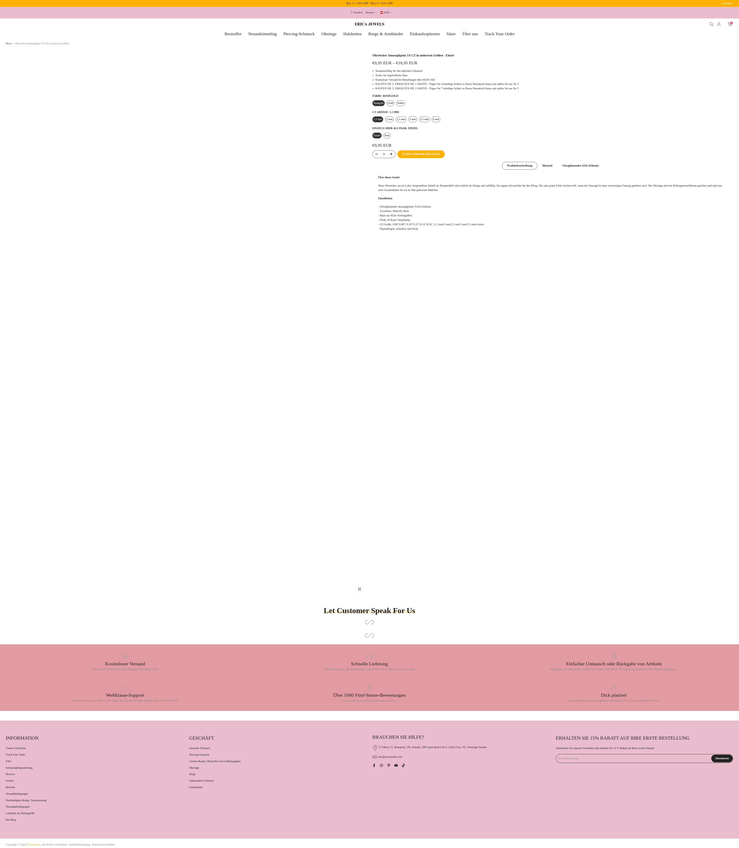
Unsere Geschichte (16, 748)
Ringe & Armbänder (385, 33)
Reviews (10, 774)
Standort (358, 12)
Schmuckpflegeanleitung (19, 767)
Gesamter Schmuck (199, 748)
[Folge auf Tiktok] (403, 765)
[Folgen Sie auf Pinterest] (388, 765)
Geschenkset (195, 787)
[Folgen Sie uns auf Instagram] (381, 765)
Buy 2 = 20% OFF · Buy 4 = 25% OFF (369, 3)
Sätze (451, 33)
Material (547, 165)
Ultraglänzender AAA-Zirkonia (580, 165)
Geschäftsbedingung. (80, 844)
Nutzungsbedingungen (18, 806)
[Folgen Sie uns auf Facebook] (374, 765)
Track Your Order (500, 33)
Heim (8, 43)
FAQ (8, 761)
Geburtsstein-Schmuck (201, 780)
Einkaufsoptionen (425, 33)
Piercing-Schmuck (299, 33)
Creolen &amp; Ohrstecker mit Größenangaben (215, 761)
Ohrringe (329, 33)
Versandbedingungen (17, 793)
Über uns (470, 33)
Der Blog (11, 819)
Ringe (192, 774)
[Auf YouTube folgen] (396, 765)
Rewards (10, 787)
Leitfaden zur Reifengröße (20, 813)
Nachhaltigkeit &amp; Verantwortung (26, 800)
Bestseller (233, 33)
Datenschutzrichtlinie (103, 844)
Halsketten (352, 33)
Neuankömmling (262, 33)
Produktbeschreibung (519, 165)
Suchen (10, 780)
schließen (11, 3)
